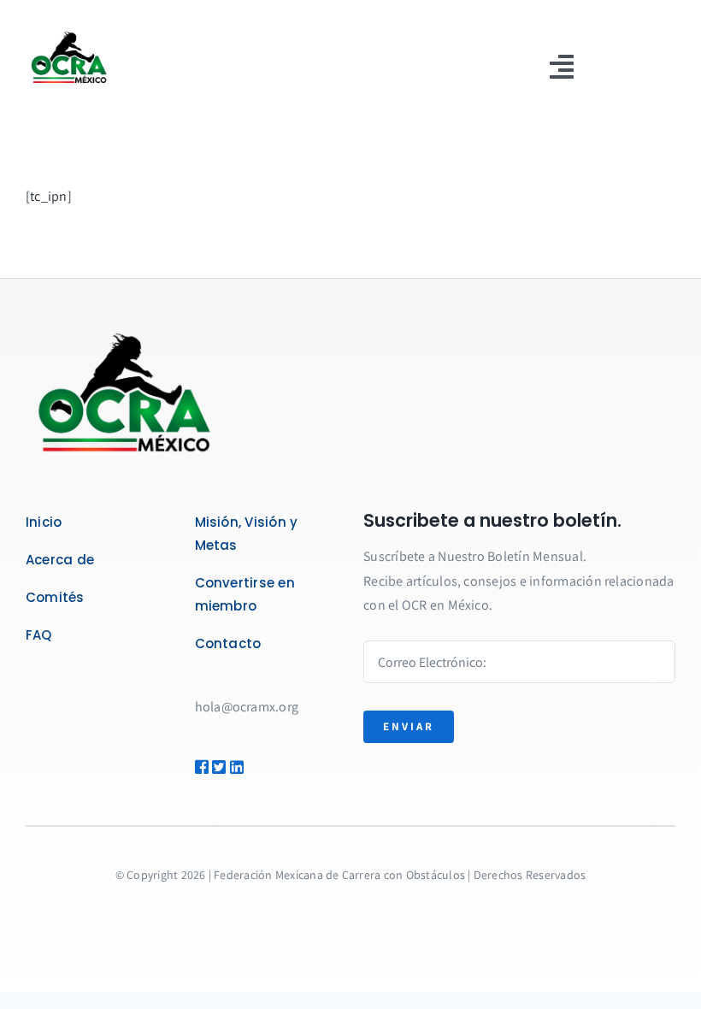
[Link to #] (197, 767)
